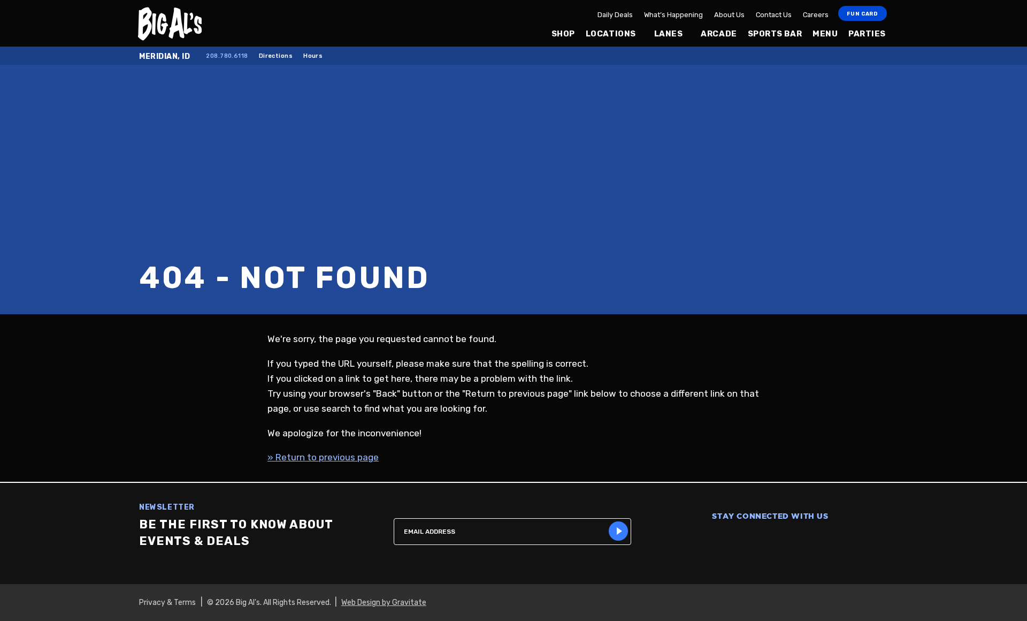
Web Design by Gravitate (383, 602)
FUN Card (862, 14)
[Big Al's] (205, 23)
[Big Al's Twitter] (770, 539)
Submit (618, 531)
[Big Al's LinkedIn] (826, 539)
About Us (729, 15)
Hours (313, 55)
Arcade (719, 34)
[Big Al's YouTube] (798, 539)
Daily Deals (615, 15)
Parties (867, 34)
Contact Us (774, 15)
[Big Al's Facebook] (714, 539)
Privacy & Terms (167, 602)
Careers (816, 15)
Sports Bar (775, 34)
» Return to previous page (323, 457)
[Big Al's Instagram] (742, 539)
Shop (563, 34)
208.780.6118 (227, 55)
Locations (611, 34)
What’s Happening (673, 15)
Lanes (668, 34)
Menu (825, 34)
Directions (276, 55)
